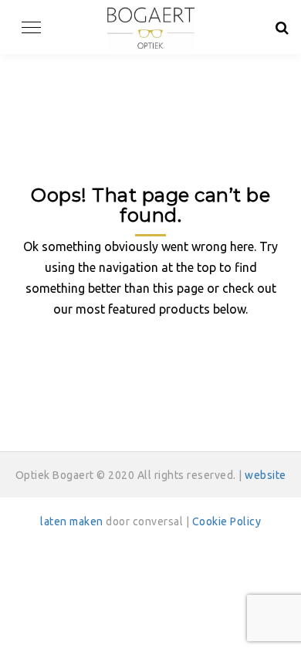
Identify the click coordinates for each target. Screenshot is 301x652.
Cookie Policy (227, 521)
